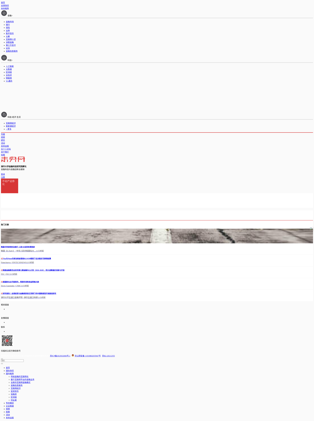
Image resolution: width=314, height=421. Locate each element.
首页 (3, 3)
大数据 (9, 69)
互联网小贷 (11, 39)
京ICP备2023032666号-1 (60, 356)
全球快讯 (5, 6)
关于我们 (5, 152)
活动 (3, 143)
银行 (8, 25)
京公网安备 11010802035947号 (88, 356)
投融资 (14, 394)
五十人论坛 (6, 149)
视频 (3, 137)
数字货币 (10, 33)
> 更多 (8, 129)
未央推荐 (5, 8)
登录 (3, 174)
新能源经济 (11, 126)
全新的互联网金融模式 (20, 382)
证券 (8, 31)
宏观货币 (15, 391)
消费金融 (10, 42)
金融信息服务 (12, 51)
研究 (3, 140)
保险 (8, 28)
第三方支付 (11, 45)
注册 (3, 177)
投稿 (3, 155)
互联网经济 (11, 123)
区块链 (9, 72)
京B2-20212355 (108, 356)
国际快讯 (10, 371)
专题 (3, 134)
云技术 (9, 75)
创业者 (14, 400)
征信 (8, 48)
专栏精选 (10, 403)
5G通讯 (9, 81)
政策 (8, 412)
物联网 (9, 78)
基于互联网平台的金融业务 (22, 379)
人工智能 (10, 66)
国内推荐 (10, 374)
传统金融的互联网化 (19, 377)
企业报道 (10, 406)
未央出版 (5, 146)
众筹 (8, 36)
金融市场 (10, 22)
